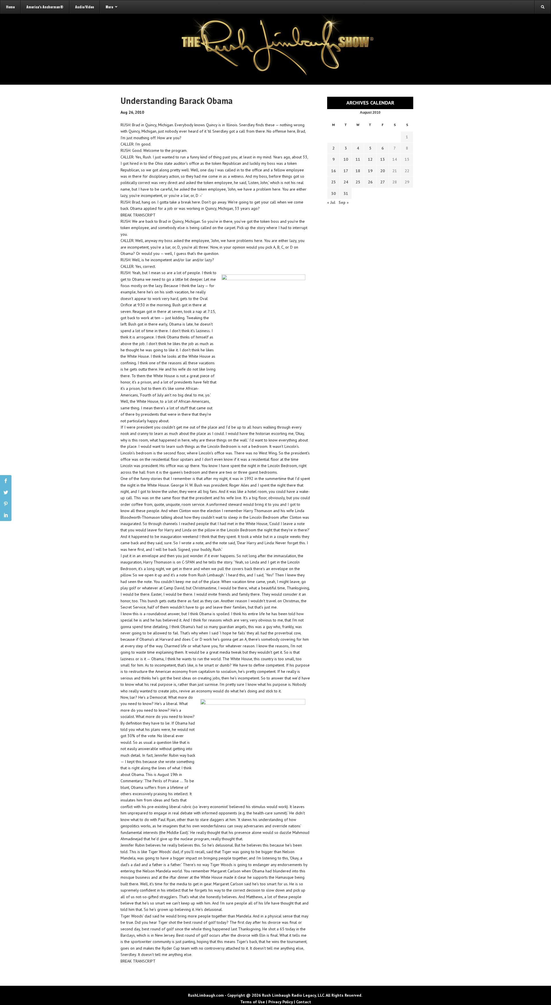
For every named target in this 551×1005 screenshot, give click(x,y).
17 (346, 170)
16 (333, 170)
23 (333, 182)
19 (370, 170)
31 (346, 193)
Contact (303, 1001)
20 (382, 170)
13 (382, 159)
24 (346, 182)
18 (358, 170)
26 (370, 182)
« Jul (331, 202)
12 (370, 159)
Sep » (344, 202)
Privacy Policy (280, 1001)
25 (358, 182)
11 (358, 159)
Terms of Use (252, 1001)
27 (382, 182)
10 (346, 159)
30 (333, 193)
